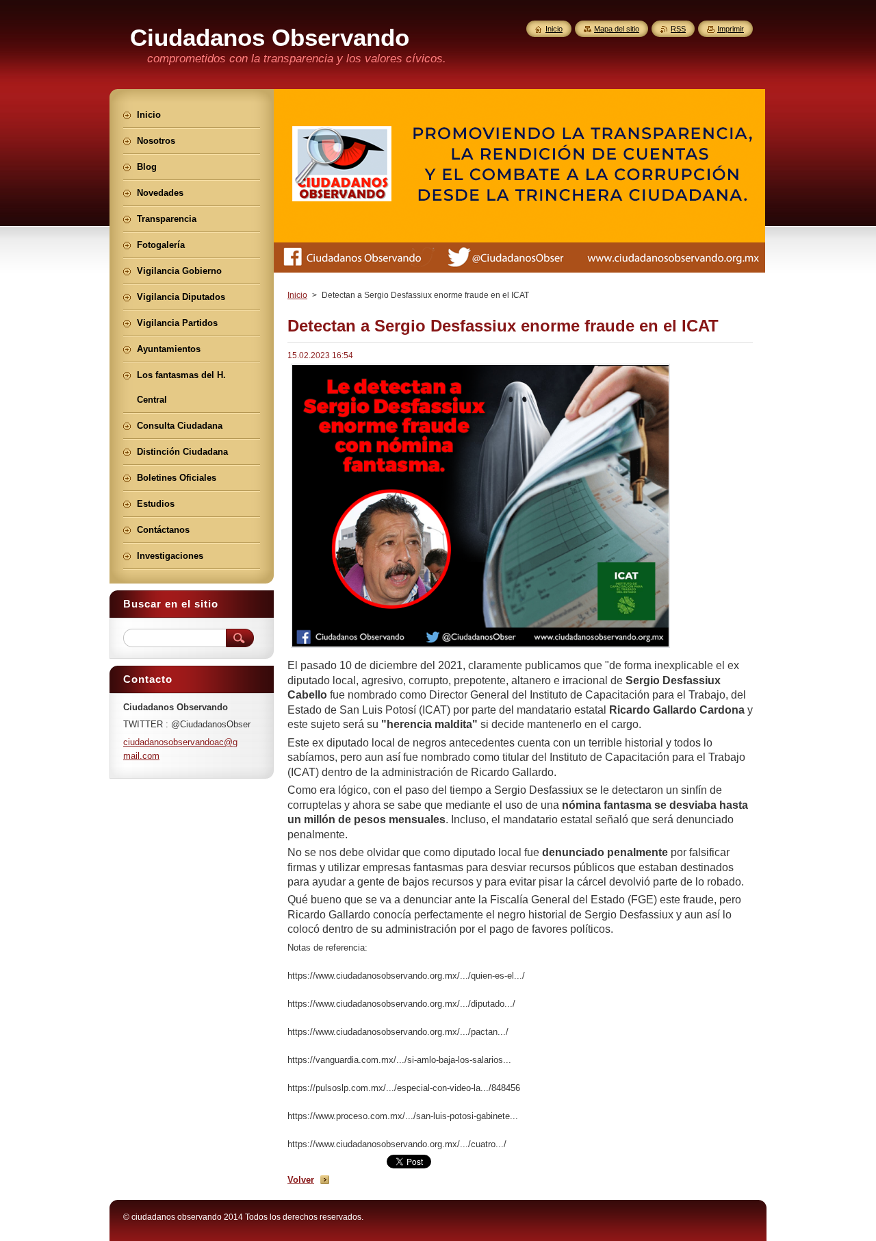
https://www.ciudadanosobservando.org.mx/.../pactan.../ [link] (397, 1032)
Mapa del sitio (616, 29)
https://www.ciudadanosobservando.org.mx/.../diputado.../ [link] (401, 1004)
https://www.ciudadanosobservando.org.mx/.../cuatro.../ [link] (396, 1144)
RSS (678, 29)
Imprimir (730, 29)
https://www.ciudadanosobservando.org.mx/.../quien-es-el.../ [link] (406, 975)
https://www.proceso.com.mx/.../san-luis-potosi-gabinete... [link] (402, 1116)
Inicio (297, 295)
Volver (300, 1180)
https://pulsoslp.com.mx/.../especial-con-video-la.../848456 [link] (403, 1088)
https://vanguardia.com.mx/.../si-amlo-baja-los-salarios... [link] (399, 1060)
